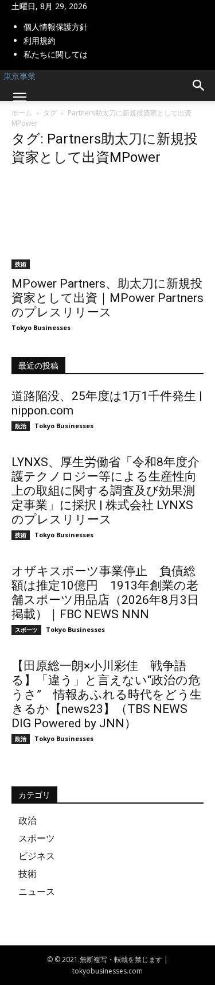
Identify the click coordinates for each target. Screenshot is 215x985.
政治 (20, 426)
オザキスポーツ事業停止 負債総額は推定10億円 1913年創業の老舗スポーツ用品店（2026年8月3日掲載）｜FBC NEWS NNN (105, 592)
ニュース (36, 891)
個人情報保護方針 (56, 26)
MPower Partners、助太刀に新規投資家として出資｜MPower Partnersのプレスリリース (107, 298)
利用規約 (40, 40)
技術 (20, 264)
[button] (19, 97)
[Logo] (2, 119)
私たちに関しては (56, 54)
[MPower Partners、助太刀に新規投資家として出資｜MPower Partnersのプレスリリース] (107, 223)
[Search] (199, 85)
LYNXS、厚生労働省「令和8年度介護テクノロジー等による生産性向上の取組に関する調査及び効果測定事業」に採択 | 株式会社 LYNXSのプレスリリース (105, 490)
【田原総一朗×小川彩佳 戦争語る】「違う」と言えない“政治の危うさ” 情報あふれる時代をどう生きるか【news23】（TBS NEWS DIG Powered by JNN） (106, 694)
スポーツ (26, 630)
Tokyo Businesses (41, 327)
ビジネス (36, 856)
